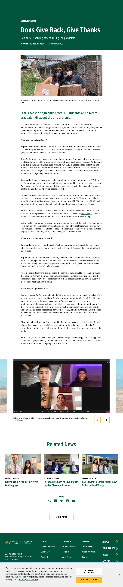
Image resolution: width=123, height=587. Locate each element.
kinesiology (86, 213)
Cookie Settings (89, 571)
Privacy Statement (28, 579)
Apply (105, 541)
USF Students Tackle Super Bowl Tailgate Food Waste (99, 483)
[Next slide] (107, 420)
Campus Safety (87, 546)
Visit (105, 554)
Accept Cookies (89, 579)
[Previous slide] (98, 420)
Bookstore (65, 552)
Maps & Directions (88, 552)
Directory (44, 563)
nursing (79, 195)
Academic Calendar (68, 546)
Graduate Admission (48, 546)
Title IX (84, 557)
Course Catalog (67, 557)
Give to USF (109, 548)
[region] (61, 575)
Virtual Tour (86, 563)
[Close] (119, 574)
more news (62, 517)
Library (64, 563)
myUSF (106, 561)
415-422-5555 (11, 559)
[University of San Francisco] (19, 542)
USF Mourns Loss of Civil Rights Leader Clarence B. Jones (61, 483)
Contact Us (45, 557)
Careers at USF (46, 552)
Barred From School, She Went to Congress (21, 483)
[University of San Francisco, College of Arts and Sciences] (31, 543)
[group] (61, 386)
